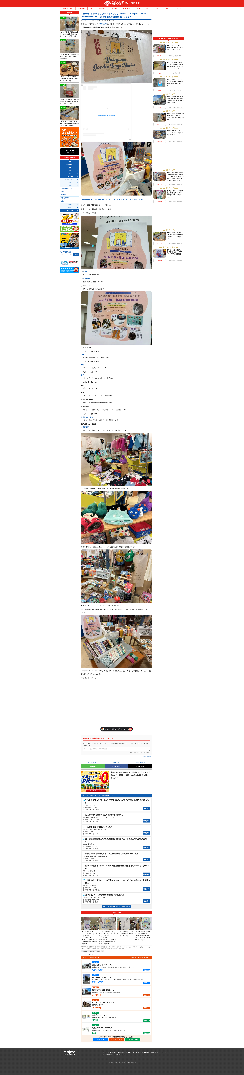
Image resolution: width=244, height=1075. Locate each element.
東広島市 (63, 195)
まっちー (93, 954)
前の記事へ (94, 762)
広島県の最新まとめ (66, 188)
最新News (81, 8)
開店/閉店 (102, 8)
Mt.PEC (85, 271)
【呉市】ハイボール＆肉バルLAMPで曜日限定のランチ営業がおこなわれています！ (69, 79)
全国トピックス (67, 8)
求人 (92, 8)
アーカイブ (177, 8)
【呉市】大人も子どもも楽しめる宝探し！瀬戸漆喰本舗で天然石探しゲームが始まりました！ (69, 123)
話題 (147, 8)
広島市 (62, 191)
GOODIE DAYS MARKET (88, 951)
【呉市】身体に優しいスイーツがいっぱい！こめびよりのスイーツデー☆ (175, 133)
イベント (157, 8)
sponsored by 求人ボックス (109, 795)
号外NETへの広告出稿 (136, 1052)
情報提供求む (123, 1052)
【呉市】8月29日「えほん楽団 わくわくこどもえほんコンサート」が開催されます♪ (69, 56)
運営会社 (114, 1052)
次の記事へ (139, 762)
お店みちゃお (127, 8)
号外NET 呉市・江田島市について (115, 1054)
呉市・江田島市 (132, 3)
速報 (167, 8)
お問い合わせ (150, 1052)
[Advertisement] (168, 24)
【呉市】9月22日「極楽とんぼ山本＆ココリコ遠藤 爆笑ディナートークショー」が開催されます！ (69, 34)
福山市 (62, 201)
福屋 (102, 951)
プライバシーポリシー (163, 1052)
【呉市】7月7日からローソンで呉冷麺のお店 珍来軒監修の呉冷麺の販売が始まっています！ (69, 101)
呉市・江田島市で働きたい (92, 795)
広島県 (112, 20)
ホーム (107, 1052)
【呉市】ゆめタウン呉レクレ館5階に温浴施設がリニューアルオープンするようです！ (175, 47)
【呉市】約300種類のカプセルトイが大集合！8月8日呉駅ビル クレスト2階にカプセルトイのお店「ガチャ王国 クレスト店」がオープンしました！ (175, 176)
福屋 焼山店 (103, 24)
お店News (114, 8)
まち (138, 8)
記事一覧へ (116, 762)
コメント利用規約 (147, 756)
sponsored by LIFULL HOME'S (140, 957)
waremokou (87, 279)
